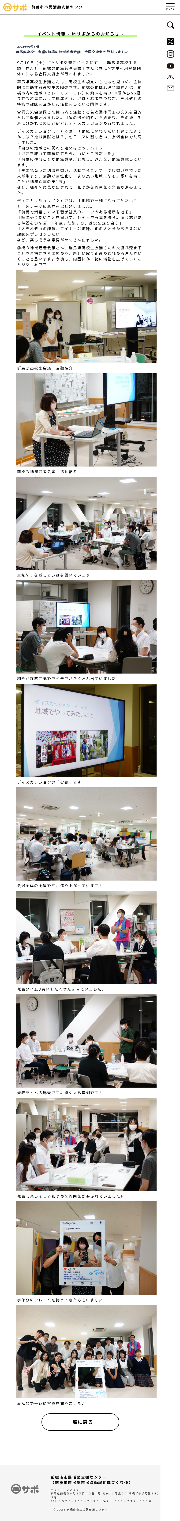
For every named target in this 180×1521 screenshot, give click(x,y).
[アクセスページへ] (170, 76)
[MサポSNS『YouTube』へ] (170, 65)
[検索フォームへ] (170, 24)
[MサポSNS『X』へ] (170, 41)
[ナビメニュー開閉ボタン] (170, 7)
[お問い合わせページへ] (170, 87)
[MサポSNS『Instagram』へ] (170, 53)
